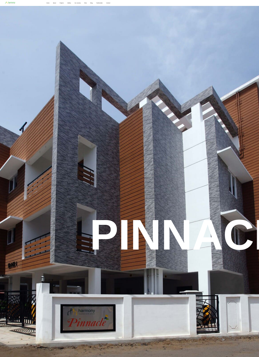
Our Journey (78, 3)
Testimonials (99, 3)
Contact (108, 3)
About (54, 3)
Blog (91, 3)
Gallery (69, 3)
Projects (62, 3)
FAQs (85, 3)
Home (47, 3)
